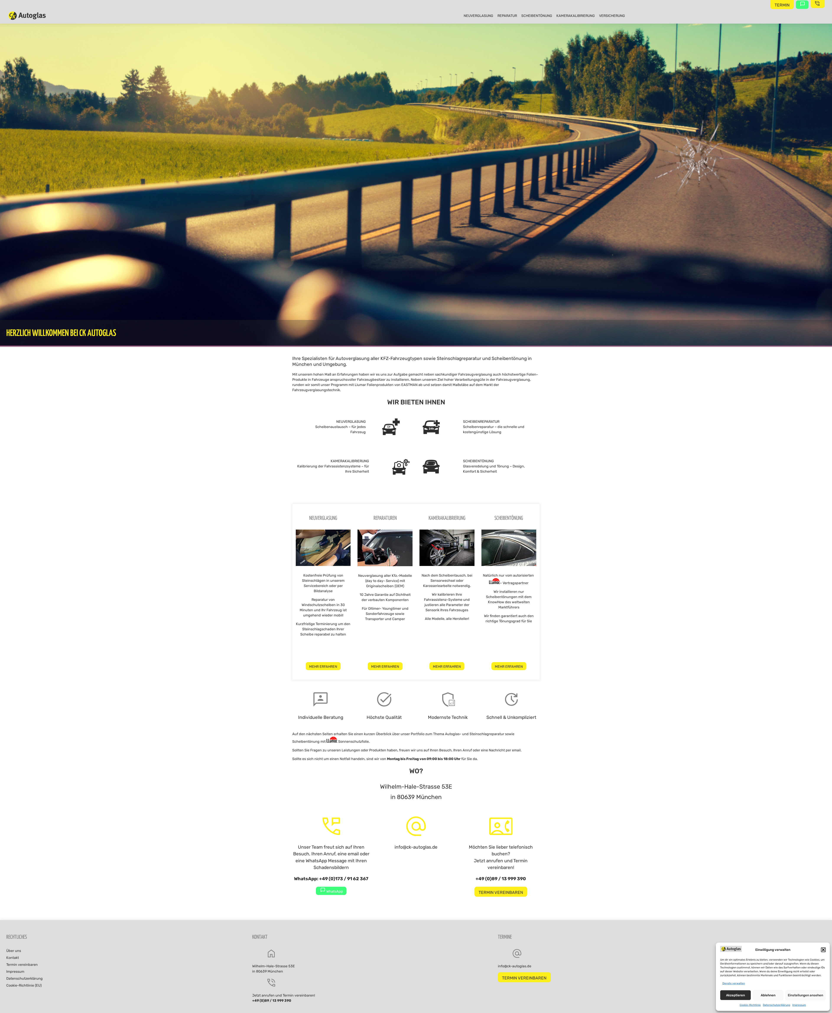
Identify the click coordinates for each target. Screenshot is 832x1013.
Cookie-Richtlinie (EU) (24, 985)
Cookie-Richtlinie (750, 1005)
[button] (823, 950)
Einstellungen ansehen (805, 995)
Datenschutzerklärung (776, 1005)
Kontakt (12, 958)
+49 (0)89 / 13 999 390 (501, 878)
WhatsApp (334, 891)
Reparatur (507, 16)
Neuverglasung (478, 16)
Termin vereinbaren (501, 892)
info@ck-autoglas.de (416, 847)
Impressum (799, 1005)
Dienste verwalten (733, 983)
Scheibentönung (536, 16)
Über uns (13, 951)
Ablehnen (768, 995)
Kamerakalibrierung (575, 16)
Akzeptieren (735, 995)
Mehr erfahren (323, 667)
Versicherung (612, 16)
